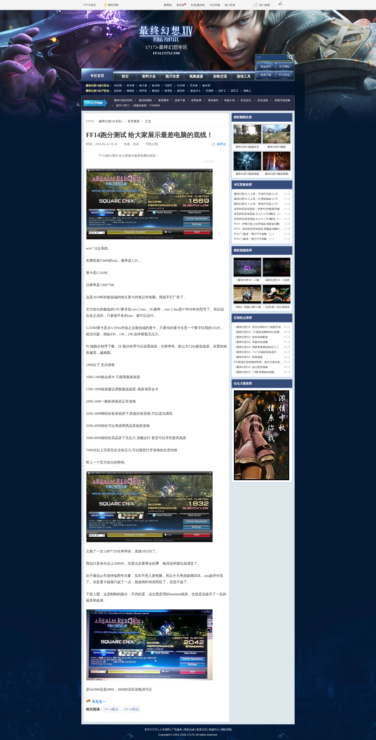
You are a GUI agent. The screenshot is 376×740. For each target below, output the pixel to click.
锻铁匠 (130, 90)
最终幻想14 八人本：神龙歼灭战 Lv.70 (256, 203)
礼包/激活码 (198, 5)
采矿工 (222, 90)
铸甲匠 (143, 90)
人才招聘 (164, 729)
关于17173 (150, 729)
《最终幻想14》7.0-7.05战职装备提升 (255, 352)
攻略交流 (220, 76)
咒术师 (194, 85)
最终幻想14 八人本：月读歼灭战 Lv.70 (256, 193)
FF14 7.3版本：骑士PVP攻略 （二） (254, 233)
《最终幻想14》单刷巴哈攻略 (251, 342)
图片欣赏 (173, 76)
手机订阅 (152, 144)
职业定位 (246, 100)
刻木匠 (118, 90)
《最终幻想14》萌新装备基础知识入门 (256, 347)
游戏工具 (244, 76)
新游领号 (266, 66)
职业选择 (263, 100)
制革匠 (168, 90)
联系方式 (201, 729)
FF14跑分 (111, 709)
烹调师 (209, 90)
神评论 (221, 144)
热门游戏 (264, 5)
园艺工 (235, 90)
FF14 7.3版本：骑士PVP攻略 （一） (254, 238)
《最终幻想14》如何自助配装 (251, 337)
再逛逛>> (99, 701)
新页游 (180, 5)
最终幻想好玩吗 (123, 100)
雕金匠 (156, 90)
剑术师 (118, 85)
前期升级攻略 (282, 100)
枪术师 (156, 85)
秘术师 (206, 85)
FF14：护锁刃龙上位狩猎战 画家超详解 (256, 223)
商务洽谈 (189, 729)
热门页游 (230, 5)
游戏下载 (266, 74)
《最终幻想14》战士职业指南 (251, 367)
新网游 (168, 5)
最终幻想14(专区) (110, 121)
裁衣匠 (181, 90)
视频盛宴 (196, 76)
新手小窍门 (122, 105)
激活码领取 (145, 100)
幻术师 (181, 85)
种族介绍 (229, 100)
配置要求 (163, 100)
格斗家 (143, 85)
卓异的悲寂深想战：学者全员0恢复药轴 (257, 208)
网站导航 (113, 5)
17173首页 (89, 5)
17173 (90, 121)
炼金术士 (195, 90)
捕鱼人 (247, 90)
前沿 (125, 76)
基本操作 (213, 100)
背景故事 (196, 100)
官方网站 (284, 66)
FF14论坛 (284, 74)
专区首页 (97, 75)
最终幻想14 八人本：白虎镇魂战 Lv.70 (256, 198)
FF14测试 (131, 709)
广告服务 (177, 729)
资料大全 (149, 76)
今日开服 (215, 5)
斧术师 (130, 85)
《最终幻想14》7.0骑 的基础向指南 (254, 372)
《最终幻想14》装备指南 (248, 357)
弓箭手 (168, 85)
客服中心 (214, 729)
